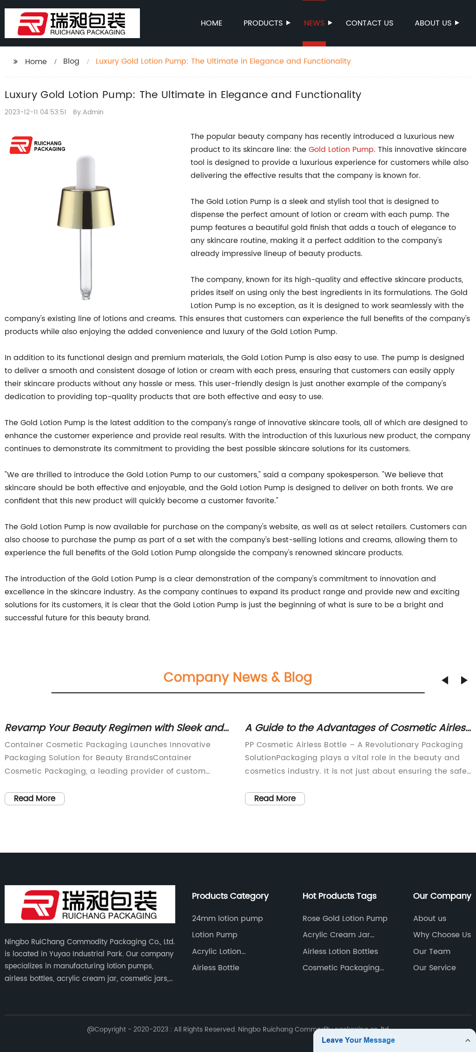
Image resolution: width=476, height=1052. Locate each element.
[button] (445, 680)
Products (263, 23)
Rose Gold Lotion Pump (345, 918)
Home (211, 23)
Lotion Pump (351, 150)
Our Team (431, 952)
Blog (71, 61)
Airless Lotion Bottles (340, 951)
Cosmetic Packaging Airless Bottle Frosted (341, 967)
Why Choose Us (442, 935)
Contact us (369, 23)
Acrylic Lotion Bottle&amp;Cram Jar (232, 951)
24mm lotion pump (227, 918)
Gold (318, 150)
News (314, 23)
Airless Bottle (215, 967)
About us (433, 23)
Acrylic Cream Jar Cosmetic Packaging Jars (341, 934)
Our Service (434, 968)
